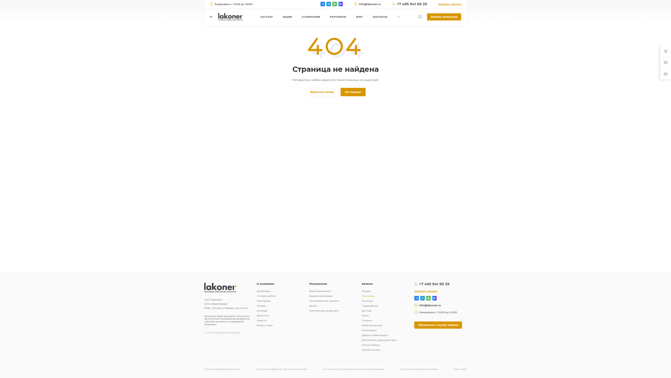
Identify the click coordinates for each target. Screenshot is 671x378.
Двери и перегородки (375, 335)
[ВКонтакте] (322, 4)
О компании (265, 283)
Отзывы (261, 305)
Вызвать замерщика (444, 16)
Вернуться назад (322, 92)
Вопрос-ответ (265, 325)
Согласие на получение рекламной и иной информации (353, 369)
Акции (313, 305)
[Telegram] (328, 4)
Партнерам (263, 300)
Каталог (367, 283)
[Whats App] (334, 4)
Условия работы (266, 296)
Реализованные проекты (324, 300)
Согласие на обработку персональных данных (281, 369)
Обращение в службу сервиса (438, 325)
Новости (262, 320)
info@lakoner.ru (370, 4)
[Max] (340, 4)
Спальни (367, 320)
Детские (367, 310)
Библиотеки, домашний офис (379, 340)
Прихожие (368, 296)
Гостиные (367, 300)
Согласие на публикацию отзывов (419, 369)
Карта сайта (460, 369)
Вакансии (263, 315)
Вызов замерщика (320, 291)
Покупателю (318, 283)
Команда (262, 310)
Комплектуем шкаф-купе (324, 310)
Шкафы (366, 291)
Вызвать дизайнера (321, 296)
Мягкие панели (371, 349)
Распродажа (369, 330)
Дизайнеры (264, 291)
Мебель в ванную (372, 325)
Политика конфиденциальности (222, 369)
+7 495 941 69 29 (412, 4)
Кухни (365, 315)
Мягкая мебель (371, 345)
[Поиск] (419, 17)
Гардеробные (370, 305)
